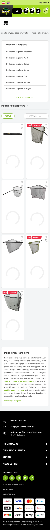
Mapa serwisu (9, 494)
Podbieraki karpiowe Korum (17, 70)
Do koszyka (14, 175)
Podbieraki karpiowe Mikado (18, 82)
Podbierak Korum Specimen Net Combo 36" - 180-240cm (36, 156)
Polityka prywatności (13, 485)
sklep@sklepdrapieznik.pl (22, 427)
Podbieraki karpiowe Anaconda (19, 52)
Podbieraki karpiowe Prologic (18, 88)
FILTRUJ (8, 116)
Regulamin (8, 489)
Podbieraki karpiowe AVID (17, 58)
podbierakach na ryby (14, 390)
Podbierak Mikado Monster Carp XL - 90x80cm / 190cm (11, 211)
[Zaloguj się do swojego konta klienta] (38, 11)
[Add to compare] (22, 128)
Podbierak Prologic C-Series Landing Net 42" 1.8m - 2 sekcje (37, 266)
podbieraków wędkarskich (22, 381)
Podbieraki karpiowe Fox (16, 76)
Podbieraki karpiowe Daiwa (17, 64)
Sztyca (7, 381)
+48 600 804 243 (18, 420)
